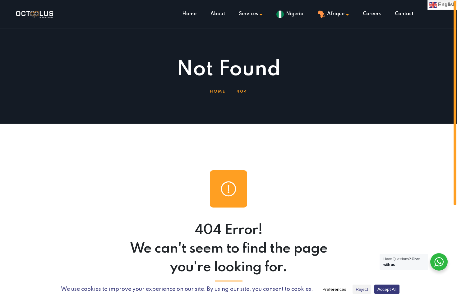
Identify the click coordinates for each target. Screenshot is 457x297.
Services (248, 13)
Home (189, 13)
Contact (404, 13)
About (217, 13)
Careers (372, 13)
